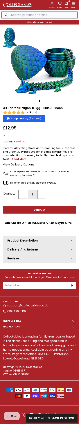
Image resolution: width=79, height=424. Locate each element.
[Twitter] (23, 415)
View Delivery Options (18, 164)
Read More (19, 159)
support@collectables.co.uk (27, 305)
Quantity (9, 193)
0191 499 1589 (16, 311)
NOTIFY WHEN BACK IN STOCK (51, 418)
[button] (67, 3)
